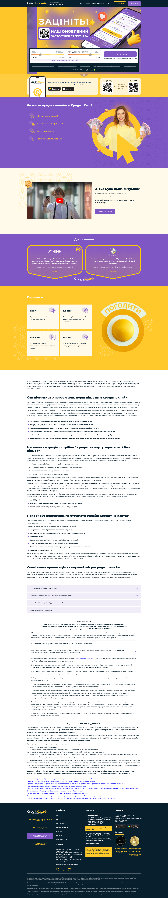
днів (98, 52)
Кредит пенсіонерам (93, 894)
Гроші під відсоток (130, 891)
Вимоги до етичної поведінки (38, 791)
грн (62, 52)
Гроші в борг (104, 894)
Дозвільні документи (78, 786)
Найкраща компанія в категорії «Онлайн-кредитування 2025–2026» (121, 851)
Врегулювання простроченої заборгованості (66, 791)
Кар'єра (59, 835)
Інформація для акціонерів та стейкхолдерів (98, 798)
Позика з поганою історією (52, 894)
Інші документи (85, 66)
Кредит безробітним (68, 894)
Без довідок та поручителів (35, 894)
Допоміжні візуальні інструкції (67, 864)
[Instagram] (63, 868)
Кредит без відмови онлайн (90, 888)
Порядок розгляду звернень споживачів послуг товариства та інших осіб (54, 788)
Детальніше (55, 271)
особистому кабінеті (130, 58)
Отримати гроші (120, 54)
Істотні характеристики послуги (67, 66)
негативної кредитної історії (85, 658)
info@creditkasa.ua (92, 844)
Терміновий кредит (44, 888)
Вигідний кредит (32, 888)
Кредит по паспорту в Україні (114, 891)
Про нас (59, 831)
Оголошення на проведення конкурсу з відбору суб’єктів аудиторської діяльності (57, 793)
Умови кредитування (130, 66)
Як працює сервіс (62, 827)
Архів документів (105, 788)
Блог (88, 3)
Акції (82, 3)
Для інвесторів (61, 839)
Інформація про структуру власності (126, 788)
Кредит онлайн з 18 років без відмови (38, 891)
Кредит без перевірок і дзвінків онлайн (73, 891)
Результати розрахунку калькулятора (43, 66)
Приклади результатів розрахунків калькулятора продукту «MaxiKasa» (52, 784)
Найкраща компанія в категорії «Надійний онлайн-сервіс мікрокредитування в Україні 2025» (135, 852)
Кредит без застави (57, 888)
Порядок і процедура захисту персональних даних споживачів (102, 784)
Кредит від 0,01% (55, 891)
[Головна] (37, 4)
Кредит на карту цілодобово (72, 888)
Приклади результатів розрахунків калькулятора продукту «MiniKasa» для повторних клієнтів (61, 781)
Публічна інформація (90, 788)
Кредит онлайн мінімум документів (110, 888)
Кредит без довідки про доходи (95, 891)
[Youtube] (69, 868)
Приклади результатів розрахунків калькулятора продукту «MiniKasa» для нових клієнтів (76, 779)
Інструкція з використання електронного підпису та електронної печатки (54, 798)
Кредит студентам (80, 894)
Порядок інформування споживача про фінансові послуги (48, 786)
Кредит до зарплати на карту (130, 888)
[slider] (40, 54)
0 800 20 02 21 (56, 5)
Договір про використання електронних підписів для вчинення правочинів (55, 796)
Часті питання (98, 3)
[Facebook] (58, 868)
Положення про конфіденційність (96, 796)
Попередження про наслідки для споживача (107, 66)
